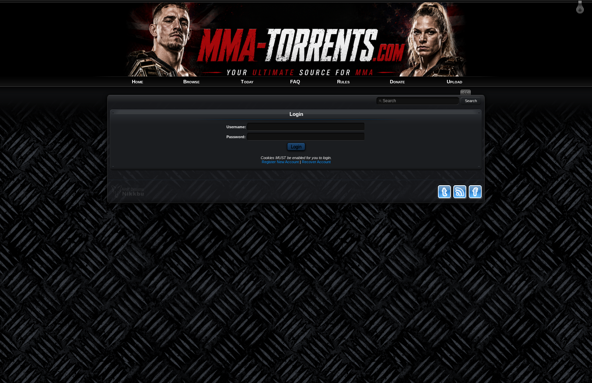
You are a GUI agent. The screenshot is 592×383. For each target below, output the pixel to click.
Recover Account (316, 162)
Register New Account (280, 162)
